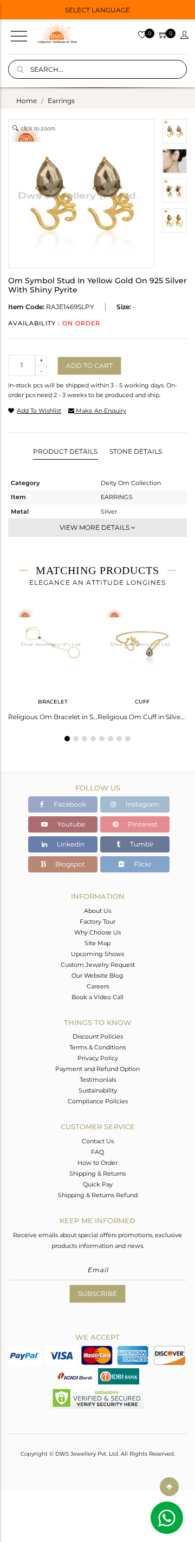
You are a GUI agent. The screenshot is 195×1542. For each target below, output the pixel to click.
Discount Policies (98, 1036)
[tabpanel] (53, 660)
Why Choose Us (97, 932)
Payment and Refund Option (97, 1069)
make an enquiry (100, 410)
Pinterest (142, 824)
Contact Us (98, 1141)
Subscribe (97, 1293)
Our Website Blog (97, 975)
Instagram (141, 804)
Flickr (142, 864)
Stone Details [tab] (135, 451)
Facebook (69, 804)
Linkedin (69, 844)
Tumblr (141, 844)
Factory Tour (97, 921)
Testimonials (98, 1079)
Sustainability (98, 1090)
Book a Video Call (97, 997)
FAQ (97, 1152)
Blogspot (69, 864)
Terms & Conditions (97, 1047)
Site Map (97, 943)
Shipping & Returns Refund (98, 1195)
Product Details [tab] (65, 451)
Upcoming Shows (97, 954)
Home (26, 101)
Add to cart (89, 365)
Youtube (70, 824)
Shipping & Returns (97, 1173)
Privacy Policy (97, 1058)
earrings (61, 101)
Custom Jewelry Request (98, 964)
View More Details (95, 527)
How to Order (97, 1162)
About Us (97, 911)
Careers (98, 986)
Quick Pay (98, 1184)
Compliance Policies (98, 1101)
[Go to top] (169, 1486)
